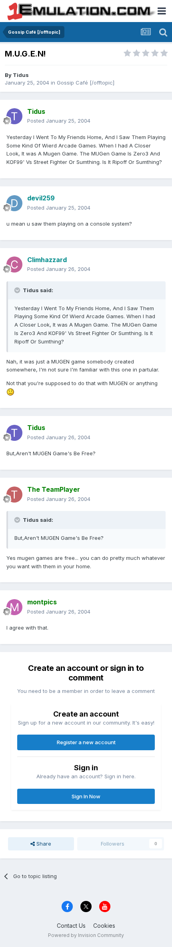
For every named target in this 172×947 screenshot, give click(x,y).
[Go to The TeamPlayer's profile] (14, 495)
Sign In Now (86, 796)
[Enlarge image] (10, 391)
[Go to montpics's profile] (14, 607)
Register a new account (86, 742)
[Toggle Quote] (18, 290)
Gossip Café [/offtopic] (85, 82)
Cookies (104, 925)
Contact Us (71, 925)
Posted (58, 120)
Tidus (21, 75)
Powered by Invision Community (86, 935)
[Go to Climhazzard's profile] (14, 264)
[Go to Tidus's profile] (14, 116)
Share (43, 843)
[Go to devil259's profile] (14, 203)
